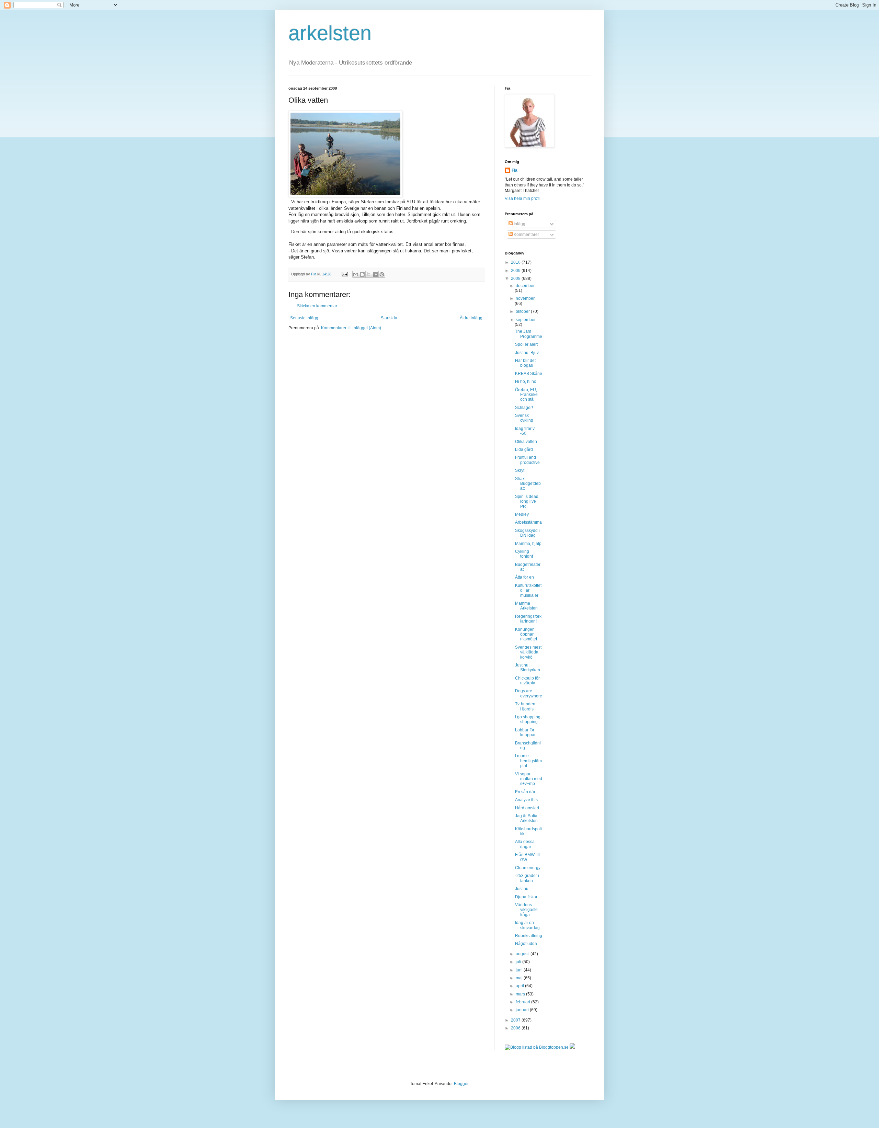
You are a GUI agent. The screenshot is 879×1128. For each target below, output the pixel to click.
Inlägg (519, 223)
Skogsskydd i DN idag (527, 533)
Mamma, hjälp (528, 543)
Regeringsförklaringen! (528, 619)
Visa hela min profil (522, 198)
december (525, 285)
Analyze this (526, 799)
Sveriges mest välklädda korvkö (528, 652)
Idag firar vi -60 (525, 431)
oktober (523, 311)
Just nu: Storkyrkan (527, 667)
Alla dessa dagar (525, 844)
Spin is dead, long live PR (527, 501)
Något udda (526, 943)
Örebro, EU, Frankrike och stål (526, 394)
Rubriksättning (528, 935)
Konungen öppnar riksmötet (526, 634)
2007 (516, 1020)
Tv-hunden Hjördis (525, 706)
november (525, 298)
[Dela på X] (368, 274)
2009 (516, 270)
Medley (522, 514)
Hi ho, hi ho (525, 381)
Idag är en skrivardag (527, 925)
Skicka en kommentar (317, 306)
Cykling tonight (524, 554)
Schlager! (524, 407)
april (520, 985)
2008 (516, 278)
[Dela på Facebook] (375, 274)
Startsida (389, 318)
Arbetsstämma (528, 522)
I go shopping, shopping (528, 719)
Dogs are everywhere (528, 693)
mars (521, 994)
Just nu (521, 888)
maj (520, 978)
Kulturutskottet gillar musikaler (528, 590)
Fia (514, 170)
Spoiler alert (526, 344)
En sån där (525, 791)
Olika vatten (526, 441)
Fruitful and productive (527, 460)
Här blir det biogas (525, 363)
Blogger (461, 1083)
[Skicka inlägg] (344, 274)
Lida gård (524, 449)
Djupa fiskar (526, 897)
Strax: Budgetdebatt (528, 483)
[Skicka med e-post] (355, 274)
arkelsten (330, 33)
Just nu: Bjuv (527, 352)
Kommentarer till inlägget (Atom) (351, 328)
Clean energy (527, 867)
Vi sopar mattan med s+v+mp (528, 779)
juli (519, 961)
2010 (516, 262)
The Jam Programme (528, 334)
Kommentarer (526, 234)
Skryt (519, 470)
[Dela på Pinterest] (381, 274)
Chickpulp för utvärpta (527, 680)
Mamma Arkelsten (526, 606)
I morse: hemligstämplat (528, 760)
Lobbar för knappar (525, 732)
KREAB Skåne (528, 373)
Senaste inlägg (304, 318)
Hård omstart (527, 808)
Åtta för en (524, 577)
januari (523, 1009)
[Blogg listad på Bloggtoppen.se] (537, 1047)
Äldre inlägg (471, 318)
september (526, 319)
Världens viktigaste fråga (526, 909)
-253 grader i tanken (527, 878)
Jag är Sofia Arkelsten (526, 818)
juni (520, 970)
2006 (516, 1028)
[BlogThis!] (362, 274)
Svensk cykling (524, 418)
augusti (523, 954)
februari (523, 1002)
